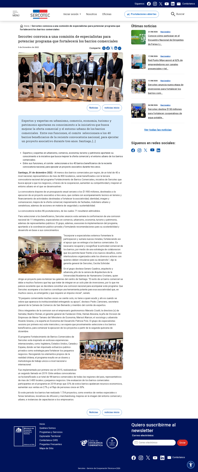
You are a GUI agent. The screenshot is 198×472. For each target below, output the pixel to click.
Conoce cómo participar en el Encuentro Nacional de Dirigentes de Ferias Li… (166, 40)
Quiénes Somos (47, 428)
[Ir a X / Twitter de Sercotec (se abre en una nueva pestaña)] (145, 150)
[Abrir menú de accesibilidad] (190, 464)
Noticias (93, 107)
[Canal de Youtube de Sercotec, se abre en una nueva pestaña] (167, 4)
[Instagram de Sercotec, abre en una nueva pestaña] (141, 457)
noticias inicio (112, 107)
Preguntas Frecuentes (50, 444)
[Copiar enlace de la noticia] (120, 49)
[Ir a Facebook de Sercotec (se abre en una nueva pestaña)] (133, 150)
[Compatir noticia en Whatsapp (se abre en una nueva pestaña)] (104, 48)
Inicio (24, 26)
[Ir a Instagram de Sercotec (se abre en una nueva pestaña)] (139, 150)
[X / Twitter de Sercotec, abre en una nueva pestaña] (148, 457)
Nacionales (165, 32)
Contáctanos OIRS (48, 440)
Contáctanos (178, 457)
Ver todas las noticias (157, 129)
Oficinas (106, 14)
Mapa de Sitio (46, 448)
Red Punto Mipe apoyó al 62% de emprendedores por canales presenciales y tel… (165, 64)
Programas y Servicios (50, 432)
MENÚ (16, 15)
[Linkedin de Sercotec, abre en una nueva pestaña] (162, 457)
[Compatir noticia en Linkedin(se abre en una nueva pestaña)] (115, 48)
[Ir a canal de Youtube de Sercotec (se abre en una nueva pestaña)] (152, 150)
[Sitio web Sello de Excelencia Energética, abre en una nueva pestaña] (91, 443)
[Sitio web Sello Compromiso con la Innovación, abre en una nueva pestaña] (112, 443)
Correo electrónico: (143, 435)
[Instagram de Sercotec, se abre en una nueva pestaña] (155, 4)
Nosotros (91, 14)
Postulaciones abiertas (141, 14)
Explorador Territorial (49, 436)
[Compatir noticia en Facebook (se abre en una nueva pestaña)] (108, 48)
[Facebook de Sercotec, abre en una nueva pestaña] (133, 457)
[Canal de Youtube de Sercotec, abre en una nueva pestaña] (155, 457)
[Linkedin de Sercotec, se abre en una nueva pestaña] (173, 4)
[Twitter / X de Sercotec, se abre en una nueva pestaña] (160, 4)
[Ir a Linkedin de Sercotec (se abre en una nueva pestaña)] (158, 150)
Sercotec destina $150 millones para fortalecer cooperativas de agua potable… (165, 113)
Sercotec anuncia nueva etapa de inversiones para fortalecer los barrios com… (165, 89)
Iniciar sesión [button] (71, 14)
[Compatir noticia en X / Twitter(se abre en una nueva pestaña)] (111, 48)
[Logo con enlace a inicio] (40, 14)
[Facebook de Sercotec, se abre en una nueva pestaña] (149, 4)
